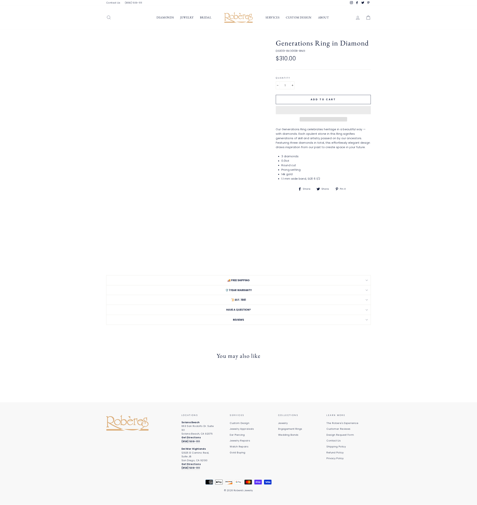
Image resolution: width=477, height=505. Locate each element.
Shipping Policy (336, 446)
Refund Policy (335, 452)
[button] (323, 110)
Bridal (205, 17)
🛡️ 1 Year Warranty (238, 290)
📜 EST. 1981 (238, 300)
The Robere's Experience (342, 423)
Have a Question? (238, 310)
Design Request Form (340, 434)
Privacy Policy (335, 458)
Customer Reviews (338, 428)
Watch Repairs (239, 446)
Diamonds (165, 17)
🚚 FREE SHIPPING (238, 280)
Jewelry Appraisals (242, 428)
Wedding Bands (288, 434)
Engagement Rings (290, 428)
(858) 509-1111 (133, 2)
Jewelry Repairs (240, 440)
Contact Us (113, 2)
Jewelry (187, 17)
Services (272, 17)
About (323, 17)
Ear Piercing (237, 434)
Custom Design (299, 17)
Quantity (283, 77)
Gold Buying (237, 452)
